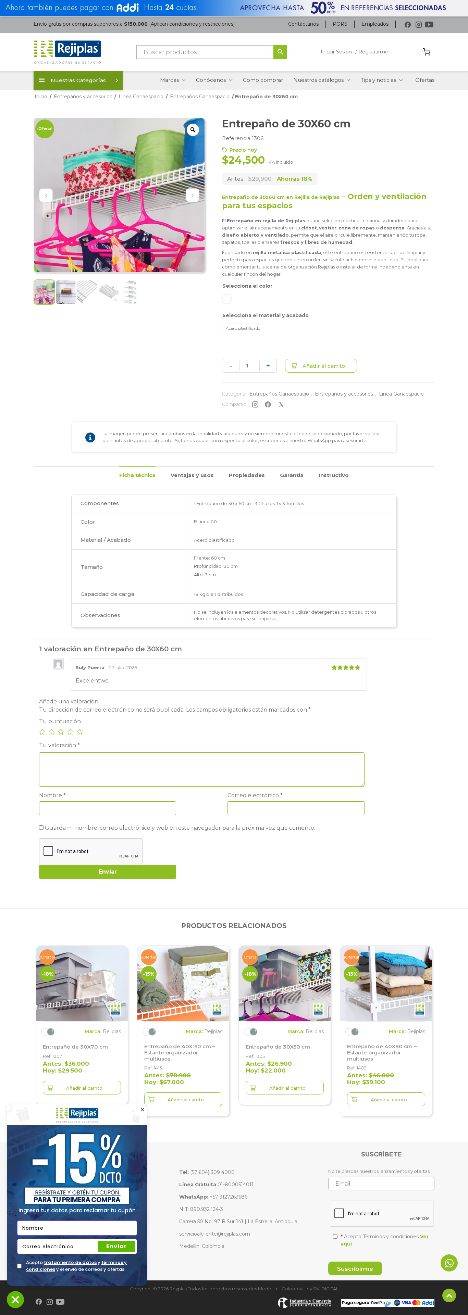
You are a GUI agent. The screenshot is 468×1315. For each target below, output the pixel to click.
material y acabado (284, 315)
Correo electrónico (255, 795)
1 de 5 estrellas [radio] (42, 731)
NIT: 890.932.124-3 (201, 1209)
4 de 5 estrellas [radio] (70, 731)
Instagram (418, 25)
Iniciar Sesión (336, 52)
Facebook (408, 25)
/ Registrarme (371, 52)
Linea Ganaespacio (141, 96)
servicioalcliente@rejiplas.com (214, 1234)
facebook (268, 404)
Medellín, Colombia (201, 1246)
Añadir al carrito (324, 366)
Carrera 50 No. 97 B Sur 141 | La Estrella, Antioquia (238, 1221)
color (265, 286)
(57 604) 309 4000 (207, 1172)
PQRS (340, 24)
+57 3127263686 (213, 1197)
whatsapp (449, 1263)
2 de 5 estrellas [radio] (51, 731)
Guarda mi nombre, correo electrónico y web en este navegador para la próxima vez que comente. (180, 828)
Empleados (375, 24)
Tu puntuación (60, 721)
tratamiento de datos (70, 1262)
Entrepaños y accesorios (83, 96)
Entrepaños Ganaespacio (200, 96)
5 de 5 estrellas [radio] (79, 731)
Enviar (116, 1246)
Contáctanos (303, 24)
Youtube (429, 25)
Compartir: (234, 404)
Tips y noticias (378, 80)
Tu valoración (59, 745)
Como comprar (263, 80)
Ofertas (424, 80)
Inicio (41, 96)
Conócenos (211, 80)
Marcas (169, 80)
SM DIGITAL (325, 1288)
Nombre (52, 795)
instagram (255, 404)
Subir (449, 1295)
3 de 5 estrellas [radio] (61, 731)
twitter (281, 404)
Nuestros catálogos (318, 80)
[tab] (137, 475)
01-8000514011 (216, 1184)
